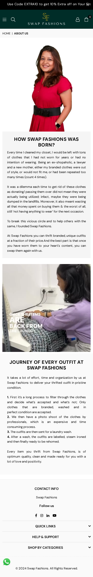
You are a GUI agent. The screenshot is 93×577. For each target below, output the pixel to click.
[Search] (13, 19)
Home (6, 33)
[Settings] (77, 19)
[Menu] (4, 19)
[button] (86, 19)
